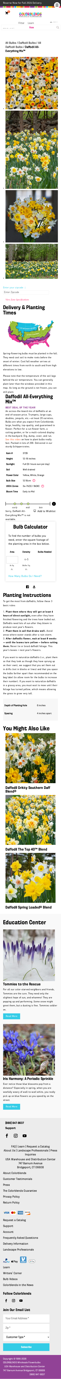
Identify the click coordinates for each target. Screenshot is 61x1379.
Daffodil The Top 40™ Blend (26, 849)
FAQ (13, 1146)
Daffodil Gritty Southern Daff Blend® (27, 789)
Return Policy (11, 1202)
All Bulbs (10, 43)
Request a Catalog (38, 1146)
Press (6, 1185)
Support (8, 1226)
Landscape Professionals (33, 1150)
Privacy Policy (11, 1196)
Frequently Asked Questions (20, 1238)
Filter (22, 23)
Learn (31, 23)
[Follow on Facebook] (7, 1136)
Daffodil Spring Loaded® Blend (28, 907)
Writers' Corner (12, 1273)
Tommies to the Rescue (22, 984)
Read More (11, 1016)
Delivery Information (15, 1243)
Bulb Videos (10, 1279)
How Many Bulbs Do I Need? (25, 576)
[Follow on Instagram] (16, 1136)
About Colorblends (15, 1173)
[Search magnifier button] (57, 27)
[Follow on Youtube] (25, 1136)
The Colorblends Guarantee (20, 1190)
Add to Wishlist (46, 511)
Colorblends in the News (18, 1285)
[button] (57, 5)
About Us (10, 1150)
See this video (13, 439)
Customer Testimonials (17, 1179)
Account (8, 1232)
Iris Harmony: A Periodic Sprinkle (28, 1079)
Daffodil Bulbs (27, 43)
